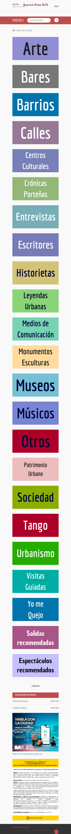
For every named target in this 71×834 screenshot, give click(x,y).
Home (18, 30)
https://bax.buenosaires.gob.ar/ (27, 753)
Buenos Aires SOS (20, 827)
